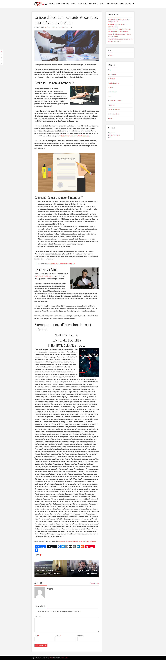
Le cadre (110, 87)
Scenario (57, 27)
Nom (36, 636)
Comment (37, 616)
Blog (101, 4)
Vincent (49, 27)
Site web (80, 636)
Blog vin (109, 137)
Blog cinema (111, 133)
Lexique (128, 4)
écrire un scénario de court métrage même (75, 136)
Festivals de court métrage (114, 4)
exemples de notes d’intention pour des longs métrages (77, 541)
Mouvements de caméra (78, 4)
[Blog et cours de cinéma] (41, 3)
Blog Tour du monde (113, 135)
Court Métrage (111, 74)
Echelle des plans (62, 4)
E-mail (58, 636)
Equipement (111, 78)
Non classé (110, 105)
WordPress (64, 658)
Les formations (112, 92)
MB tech (109, 55)
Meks (51, 658)
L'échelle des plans (113, 83)
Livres (109, 96)
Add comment (67, 27)
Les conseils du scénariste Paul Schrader (60, 264)
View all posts (94, 583)
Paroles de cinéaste (113, 114)
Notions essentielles (113, 109)
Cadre (51, 4)
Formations (92, 4)
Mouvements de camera (114, 101)
